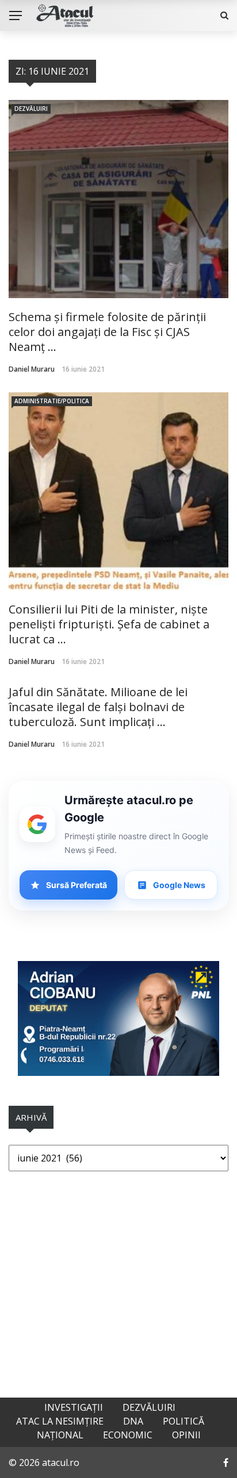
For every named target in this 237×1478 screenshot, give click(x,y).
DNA (133, 1421)
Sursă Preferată (76, 885)
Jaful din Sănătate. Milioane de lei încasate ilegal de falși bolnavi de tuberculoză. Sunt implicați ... (98, 707)
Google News (179, 885)
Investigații (73, 1407)
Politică (183, 1421)
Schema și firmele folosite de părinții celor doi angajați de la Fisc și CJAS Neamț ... (107, 331)
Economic (127, 1435)
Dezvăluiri (31, 109)
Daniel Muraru (32, 369)
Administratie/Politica (51, 401)
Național (60, 1435)
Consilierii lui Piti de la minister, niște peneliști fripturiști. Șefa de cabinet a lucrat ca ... (109, 624)
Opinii (186, 1435)
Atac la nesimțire (60, 1421)
